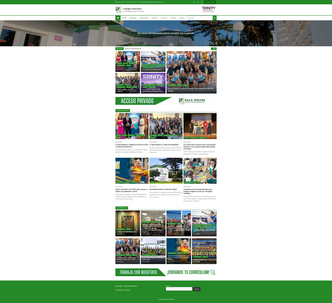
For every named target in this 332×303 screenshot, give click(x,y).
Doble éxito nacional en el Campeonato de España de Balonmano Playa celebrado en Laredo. (179, 229)
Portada (128, 65)
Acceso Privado (210, 2)
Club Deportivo (146, 64)
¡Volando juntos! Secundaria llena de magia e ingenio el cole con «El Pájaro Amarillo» (198, 191)
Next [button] (215, 48)
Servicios (163, 18)
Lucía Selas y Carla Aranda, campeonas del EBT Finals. (191, 89)
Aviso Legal (118, 286)
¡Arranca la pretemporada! (133, 49)
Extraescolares (144, 18)
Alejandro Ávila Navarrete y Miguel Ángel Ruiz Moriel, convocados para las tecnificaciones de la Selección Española (153, 228)
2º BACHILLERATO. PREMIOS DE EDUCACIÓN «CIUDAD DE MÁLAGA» (127, 69)
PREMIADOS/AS (198, 260)
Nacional (154, 64)
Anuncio (125, 63)
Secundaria (152, 87)
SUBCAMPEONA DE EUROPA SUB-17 (152, 70)
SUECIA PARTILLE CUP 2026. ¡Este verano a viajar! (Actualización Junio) (131, 190)
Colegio (124, 18)
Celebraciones (121, 65)
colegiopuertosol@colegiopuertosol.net (151, 2)
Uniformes (154, 18)
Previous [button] (212, 48)
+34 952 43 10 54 (132, 2)
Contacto (173, 18)
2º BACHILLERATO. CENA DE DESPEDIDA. (124, 90)
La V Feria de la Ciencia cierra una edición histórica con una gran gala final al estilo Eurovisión (199, 147)
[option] (170, 49)
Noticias (181, 18)
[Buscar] (215, 18)
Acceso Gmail (119, 290)
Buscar (168, 286)
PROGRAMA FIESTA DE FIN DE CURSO (163, 189)
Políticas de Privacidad (130, 286)
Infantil (198, 182)
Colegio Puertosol (132, 8)
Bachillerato (133, 18)
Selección (151, 67)
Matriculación (154, 84)
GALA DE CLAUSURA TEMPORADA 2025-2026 (153, 259)
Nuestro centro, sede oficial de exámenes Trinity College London (152, 90)
